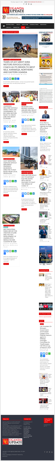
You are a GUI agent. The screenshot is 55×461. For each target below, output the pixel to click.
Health (18, 24)
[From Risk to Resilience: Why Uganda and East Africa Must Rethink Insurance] (46, 110)
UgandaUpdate (32, 187)
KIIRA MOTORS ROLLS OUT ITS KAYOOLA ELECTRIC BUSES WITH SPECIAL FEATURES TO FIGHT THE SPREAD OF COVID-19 (28, 180)
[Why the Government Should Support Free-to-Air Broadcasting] (43, 226)
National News (10, 24)
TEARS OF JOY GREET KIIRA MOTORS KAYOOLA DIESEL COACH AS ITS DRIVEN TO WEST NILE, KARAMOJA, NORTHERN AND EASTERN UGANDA (19, 67)
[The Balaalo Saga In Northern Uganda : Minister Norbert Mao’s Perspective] (43, 212)
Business (5, 227)
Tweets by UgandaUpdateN (45, 316)
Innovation (43, 24)
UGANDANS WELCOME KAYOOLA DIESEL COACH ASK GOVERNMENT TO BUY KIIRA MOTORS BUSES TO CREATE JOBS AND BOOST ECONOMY (10, 112)
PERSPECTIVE (16, 27)
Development (6, 59)
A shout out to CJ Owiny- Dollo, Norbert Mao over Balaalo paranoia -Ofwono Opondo (45, 203)
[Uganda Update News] (3, 26)
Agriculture (25, 24)
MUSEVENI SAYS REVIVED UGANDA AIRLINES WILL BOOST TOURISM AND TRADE (28, 109)
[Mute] (49, 309)
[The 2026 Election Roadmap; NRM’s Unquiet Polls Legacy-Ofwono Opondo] (43, 170)
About (27, 27)
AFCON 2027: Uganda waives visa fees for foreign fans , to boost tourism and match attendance (46, 379)
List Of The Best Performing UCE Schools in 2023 (48, 276)
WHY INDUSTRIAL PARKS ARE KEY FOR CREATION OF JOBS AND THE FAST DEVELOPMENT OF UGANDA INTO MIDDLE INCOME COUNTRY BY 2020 (10, 235)
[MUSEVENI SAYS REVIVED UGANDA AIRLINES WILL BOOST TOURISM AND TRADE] (29, 91)
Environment (24, 173)
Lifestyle (8, 27)
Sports (42, 324)
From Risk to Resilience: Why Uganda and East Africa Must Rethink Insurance (46, 127)
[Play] (40, 309)
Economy (24, 104)
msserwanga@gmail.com (28, 436)
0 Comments (12, 122)
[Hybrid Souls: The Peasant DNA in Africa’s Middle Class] (43, 154)
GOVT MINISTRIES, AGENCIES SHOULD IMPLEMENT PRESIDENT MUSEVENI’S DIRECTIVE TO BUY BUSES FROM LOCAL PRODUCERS (10, 167)
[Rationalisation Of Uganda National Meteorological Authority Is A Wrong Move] (43, 182)
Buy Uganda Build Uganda (16, 59)
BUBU (23, 27)
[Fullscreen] (51, 309)
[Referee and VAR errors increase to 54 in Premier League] (43, 387)
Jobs (7, 246)
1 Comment (24, 74)
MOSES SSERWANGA (16, 74)
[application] (46, 306)
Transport (30, 173)
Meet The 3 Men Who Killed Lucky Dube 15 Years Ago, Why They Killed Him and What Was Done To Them (49, 290)
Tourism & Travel (34, 24)
